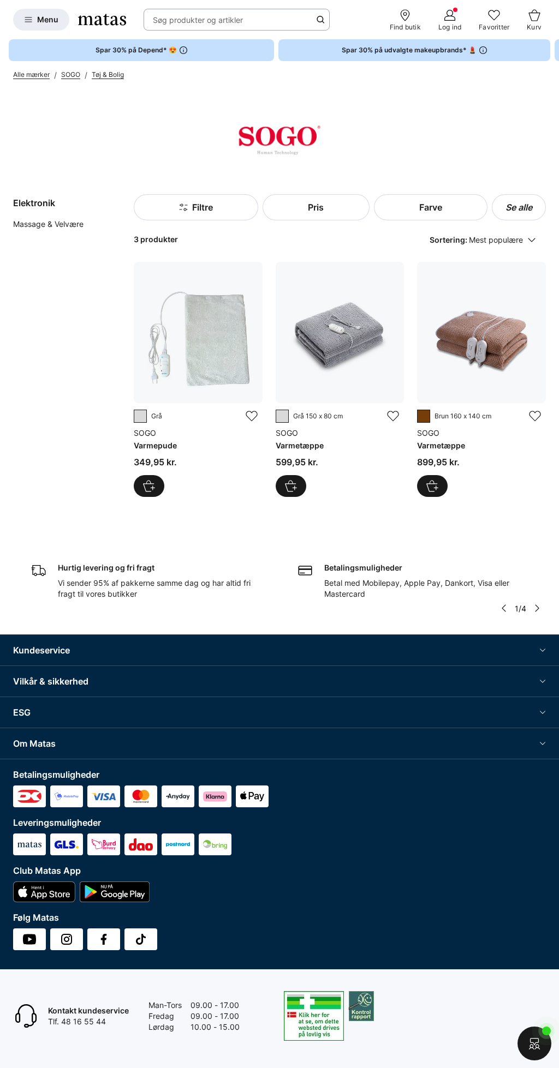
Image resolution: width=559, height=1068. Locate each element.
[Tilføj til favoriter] (252, 416)
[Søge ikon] (320, 19)
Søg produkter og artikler (198, 20)
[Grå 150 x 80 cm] (282, 416)
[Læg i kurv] (149, 486)
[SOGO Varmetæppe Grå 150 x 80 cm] (340, 379)
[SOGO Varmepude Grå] (198, 379)
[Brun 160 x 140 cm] (423, 416)
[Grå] (140, 416)
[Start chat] (534, 1043)
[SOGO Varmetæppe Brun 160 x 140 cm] (481, 379)
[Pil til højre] (550, 50)
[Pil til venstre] (504, 608)
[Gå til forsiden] (102, 20)
